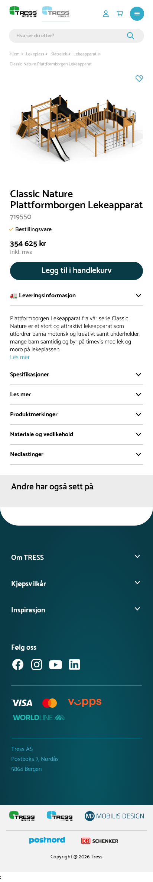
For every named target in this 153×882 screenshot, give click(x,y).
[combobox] (70, 36)
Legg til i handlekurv (76, 270)
